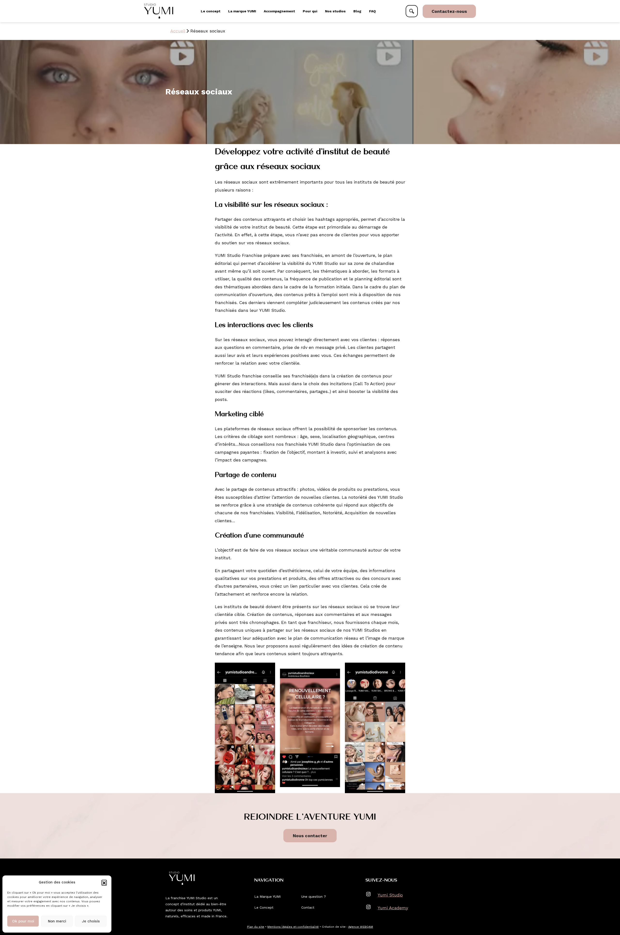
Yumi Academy (393, 907)
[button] (104, 882)
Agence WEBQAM (360, 926)
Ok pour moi (23, 921)
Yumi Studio (390, 894)
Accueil (177, 30)
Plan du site (255, 926)
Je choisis (91, 921)
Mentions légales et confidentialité (293, 926)
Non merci (57, 921)
